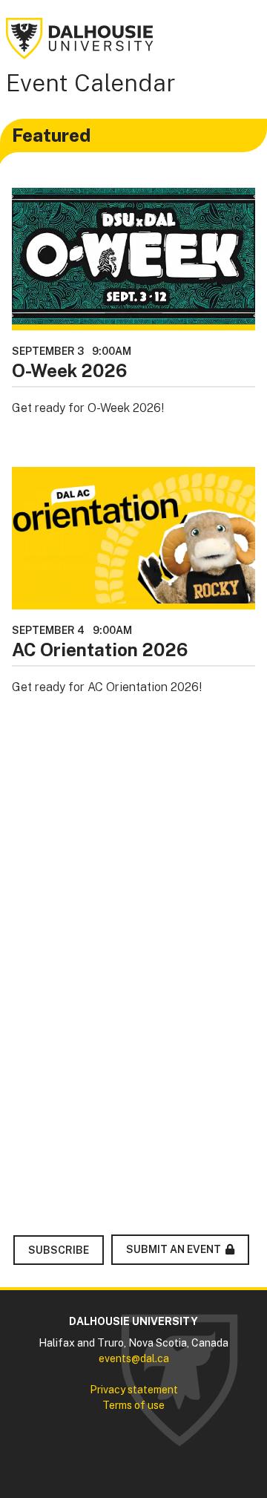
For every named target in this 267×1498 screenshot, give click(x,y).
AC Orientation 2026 (100, 649)
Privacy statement (134, 1390)
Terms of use (133, 1405)
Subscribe (58, 1250)
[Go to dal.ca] (80, 37)
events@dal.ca (134, 1358)
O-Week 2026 (69, 370)
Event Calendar (91, 83)
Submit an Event (173, 1249)
